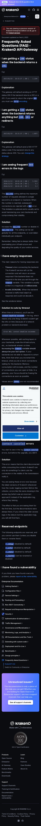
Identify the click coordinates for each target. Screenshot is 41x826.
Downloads (6, 776)
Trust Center (25, 816)
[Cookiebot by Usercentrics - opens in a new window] (29, 388)
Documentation (7, 792)
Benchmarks (6, 772)
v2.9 (14, 16)
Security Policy (13, 816)
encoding (20, 101)
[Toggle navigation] (38, 9)
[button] (20, 586)
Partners (24, 762)
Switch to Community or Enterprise (17, 667)
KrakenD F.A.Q (9, 21)
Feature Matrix (7, 769)
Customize (19, 435)
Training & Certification (11, 789)
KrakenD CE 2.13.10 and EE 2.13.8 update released (18, 3)
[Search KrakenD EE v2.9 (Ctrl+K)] (37, 16)
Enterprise (6, 762)
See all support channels (20, 702)
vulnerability (6, 798)
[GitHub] (22, 821)
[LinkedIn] (18, 821)
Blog (22, 758)
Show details (29, 421)
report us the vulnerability (26, 576)
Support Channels (9, 785)
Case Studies (26, 765)
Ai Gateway (6, 765)
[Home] (10, 9)
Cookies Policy (22, 814)
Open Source (7, 758)
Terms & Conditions (9, 814)
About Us (24, 769)
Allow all (20, 428)
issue (9, 796)
